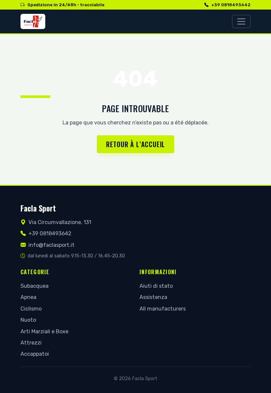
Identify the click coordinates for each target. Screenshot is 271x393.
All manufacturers (162, 309)
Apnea (28, 297)
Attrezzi (31, 343)
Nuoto (28, 320)
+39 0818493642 (231, 4)
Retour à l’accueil (135, 144)
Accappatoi (34, 354)
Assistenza (153, 297)
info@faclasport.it (51, 245)
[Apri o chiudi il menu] (241, 21)
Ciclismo (31, 309)
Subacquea (34, 286)
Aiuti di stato (156, 286)
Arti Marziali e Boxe (44, 331)
